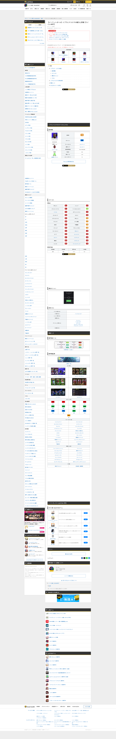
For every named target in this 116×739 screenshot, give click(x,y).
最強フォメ (48, 8)
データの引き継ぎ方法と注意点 (31, 450)
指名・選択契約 (65, 8)
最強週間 (53, 8)
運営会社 (68, 706)
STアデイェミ (52, 37)
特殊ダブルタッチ (79, 450)
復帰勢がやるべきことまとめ (30, 108)
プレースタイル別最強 (29, 200)
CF (25, 216)
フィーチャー (58, 397)
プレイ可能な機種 (28, 475)
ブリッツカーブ (79, 455)
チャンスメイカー (58, 430)
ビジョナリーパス (58, 455)
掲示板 (40, 24)
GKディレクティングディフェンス (79, 461)
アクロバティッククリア (78, 325)
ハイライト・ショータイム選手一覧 (32, 352)
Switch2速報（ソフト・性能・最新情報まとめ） (80, 710)
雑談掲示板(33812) (28, 81)
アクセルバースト (79, 459)
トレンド (58, 386)
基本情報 (54, 71)
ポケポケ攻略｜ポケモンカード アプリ (79, 713)
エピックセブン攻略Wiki (58, 720)
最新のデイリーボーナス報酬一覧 (31, 106)
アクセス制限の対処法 (29, 478)
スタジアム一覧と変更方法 (30, 500)
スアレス (55, 32)
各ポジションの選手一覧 (30, 366)
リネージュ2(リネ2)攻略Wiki (59, 726)
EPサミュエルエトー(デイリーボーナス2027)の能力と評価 (36, 37)
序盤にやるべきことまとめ (30, 404)
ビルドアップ (82, 144)
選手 (50, 586)
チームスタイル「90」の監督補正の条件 (33, 158)
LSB (26, 259)
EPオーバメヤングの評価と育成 (61, 34)
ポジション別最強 (28, 197)
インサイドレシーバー (58, 428)
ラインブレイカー (79, 421)
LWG (26, 222)
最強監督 (58, 8)
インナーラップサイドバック (79, 439)
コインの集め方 (28, 420)
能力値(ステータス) (29, 467)
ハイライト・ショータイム (58, 376)
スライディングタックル (78, 324)
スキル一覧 (27, 398)
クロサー (58, 433)
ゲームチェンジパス (58, 452)
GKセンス (76, 231)
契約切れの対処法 (28, 437)
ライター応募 (87, 706)
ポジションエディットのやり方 (31, 344)
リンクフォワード (58, 421)
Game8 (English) (75, 706)
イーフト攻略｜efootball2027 (53, 583)
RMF (26, 230)
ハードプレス (58, 437)
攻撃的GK (79, 444)
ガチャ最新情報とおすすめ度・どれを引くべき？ (36, 30)
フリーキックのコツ (29, 459)
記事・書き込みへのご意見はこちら (70, 580)
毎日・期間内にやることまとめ (31, 111)
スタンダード (82, 147)
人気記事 (29, 24)
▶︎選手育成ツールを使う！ (69, 349)
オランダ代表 (27, 125)
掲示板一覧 (27, 73)
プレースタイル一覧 (29, 393)
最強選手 (42, 8)
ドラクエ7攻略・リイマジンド (42, 713)
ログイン (89, 1)
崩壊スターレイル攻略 (41, 716)
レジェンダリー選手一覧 (30, 363)
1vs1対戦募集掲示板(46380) (30, 75)
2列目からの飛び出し (79, 430)
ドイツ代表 (27, 144)
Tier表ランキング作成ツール (30, 181)
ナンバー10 (79, 428)
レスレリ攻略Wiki (75, 720)
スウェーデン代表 (28, 150)
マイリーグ (27, 470)
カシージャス (64, 32)
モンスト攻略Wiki (75, 716)
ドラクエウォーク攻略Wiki (41, 717)
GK (25, 267)
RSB (26, 261)
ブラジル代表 (27, 139)
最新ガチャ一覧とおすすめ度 (30, 95)
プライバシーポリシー (46, 706)
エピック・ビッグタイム (79, 376)
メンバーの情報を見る (68, 575)
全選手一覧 (27, 349)
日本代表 (27, 122)
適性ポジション (55, 75)
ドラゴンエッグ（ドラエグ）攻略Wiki (43, 724)
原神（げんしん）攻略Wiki (41, 720)
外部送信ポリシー (55, 706)
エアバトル (78, 323)
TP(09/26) (74, 62)
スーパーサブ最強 (28, 203)
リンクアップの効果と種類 (30, 426)
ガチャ (31, 8)
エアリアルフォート (58, 459)
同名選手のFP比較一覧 (29, 382)
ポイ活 (70, 1)
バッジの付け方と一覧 (29, 492)
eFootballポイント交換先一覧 (31, 423)
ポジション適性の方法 (29, 415)
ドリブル (55, 212)
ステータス (54, 73)
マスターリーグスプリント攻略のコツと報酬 (58, 39)
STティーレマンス (65, 37)
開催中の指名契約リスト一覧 (30, 97)
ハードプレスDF (28, 322)
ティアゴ (60, 32)
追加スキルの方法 (28, 409)
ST (25, 219)
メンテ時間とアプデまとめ (30, 89)
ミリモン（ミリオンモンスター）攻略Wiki (79, 726)
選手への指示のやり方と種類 (30, 494)
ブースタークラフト (29, 489)
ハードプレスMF (28, 305)
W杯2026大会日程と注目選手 (31, 117)
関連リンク (52, 83)
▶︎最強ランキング (54, 157)
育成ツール (88, 8)
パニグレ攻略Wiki (40, 726)
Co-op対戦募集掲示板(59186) (31, 78)
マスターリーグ (28, 464)
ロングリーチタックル (58, 461)
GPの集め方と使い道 (29, 417)
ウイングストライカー (79, 426)
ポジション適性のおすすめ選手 (31, 483)
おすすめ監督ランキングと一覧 (31, 371)
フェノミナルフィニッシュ (58, 448)
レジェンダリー (79, 386)
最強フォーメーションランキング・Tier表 (36, 33)
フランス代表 (27, 133)
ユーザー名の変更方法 (29, 442)
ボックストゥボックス (79, 433)
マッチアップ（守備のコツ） (30, 453)
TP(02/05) (74, 55)
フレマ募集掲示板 (81, 8)
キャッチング (76, 234)
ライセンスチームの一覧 (30, 387)
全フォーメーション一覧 (30, 341)
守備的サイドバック (58, 439)
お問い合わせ (62, 706)
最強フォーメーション (29, 186)
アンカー (58, 435)
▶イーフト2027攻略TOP (30, 67)
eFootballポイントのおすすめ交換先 (32, 192)
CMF (26, 236)
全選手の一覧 (68, 363)
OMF (26, 233)
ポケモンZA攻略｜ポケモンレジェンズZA (44, 710)
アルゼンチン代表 (28, 130)
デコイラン (58, 426)
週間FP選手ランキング (29, 189)
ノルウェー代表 (28, 152)
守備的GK (58, 444)
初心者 (75, 8)
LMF (26, 227)
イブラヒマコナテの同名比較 (56, 80)
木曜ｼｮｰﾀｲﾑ (37, 8)
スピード (55, 237)
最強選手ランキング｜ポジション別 (35, 27)
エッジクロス (79, 452)
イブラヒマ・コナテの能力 (56, 68)
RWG (26, 225)
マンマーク (78, 320)
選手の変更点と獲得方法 (30, 439)
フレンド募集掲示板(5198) (30, 84)
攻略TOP (27, 8)
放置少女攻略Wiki (75, 724)
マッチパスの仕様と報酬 (30, 445)
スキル (53, 78)
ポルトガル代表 (28, 141)
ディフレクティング (76, 243)
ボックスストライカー (58, 424)
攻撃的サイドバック (79, 437)
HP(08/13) (53, 55)
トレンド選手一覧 (28, 357)
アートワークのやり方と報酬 (30, 503)
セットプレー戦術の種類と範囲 (31, 497)
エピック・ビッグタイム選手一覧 (31, 355)
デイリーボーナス (28, 472)
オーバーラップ (79, 441)
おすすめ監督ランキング (30, 208)
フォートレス (79, 448)
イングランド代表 (28, 128)
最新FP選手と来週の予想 (30, 100)
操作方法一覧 (27, 481)
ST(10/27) (84, 55)
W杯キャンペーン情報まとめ (30, 119)
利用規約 (38, 706)
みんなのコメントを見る (55, 85)
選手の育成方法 (28, 406)
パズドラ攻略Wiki (57, 716)
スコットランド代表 (29, 147)
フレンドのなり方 (28, 434)
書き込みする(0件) (68, 554)
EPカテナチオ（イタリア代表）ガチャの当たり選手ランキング (36, 40)
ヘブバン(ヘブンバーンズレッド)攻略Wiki (61, 724)
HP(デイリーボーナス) (85, 62)
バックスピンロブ (78, 313)
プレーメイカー (79, 435)
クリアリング (76, 237)
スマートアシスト (28, 486)
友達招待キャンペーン (29, 92)
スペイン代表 (27, 136)
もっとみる (42, 43)
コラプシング (76, 240)
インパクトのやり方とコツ (30, 448)
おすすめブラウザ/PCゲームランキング (35, 560)
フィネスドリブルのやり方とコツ (31, 505)
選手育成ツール (28, 183)
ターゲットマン (79, 424)
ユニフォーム (27, 431)
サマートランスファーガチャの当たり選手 (61, 36)
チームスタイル (28, 461)
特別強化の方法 (28, 412)
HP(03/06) (63, 62)
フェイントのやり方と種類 (30, 456)
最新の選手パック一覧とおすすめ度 (32, 103)
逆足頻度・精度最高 (79, 466)
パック (70, 8)
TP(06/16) (53, 62)
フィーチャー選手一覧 (29, 360)
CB (25, 264)
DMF (26, 256)
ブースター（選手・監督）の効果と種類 (33, 377)
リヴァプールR (54, 149)
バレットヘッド (79, 457)
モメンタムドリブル (58, 450)
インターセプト (78, 321)
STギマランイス (58, 37)
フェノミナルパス (58, 457)
